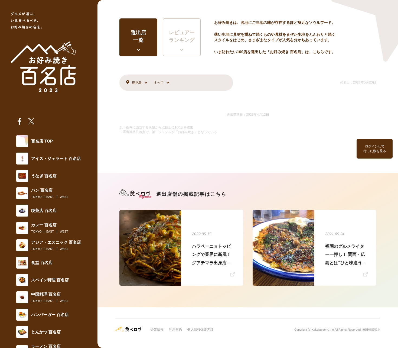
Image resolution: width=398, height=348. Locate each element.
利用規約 (175, 329)
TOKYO (36, 196)
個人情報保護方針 (200, 329)
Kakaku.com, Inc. (323, 329)
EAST (50, 196)
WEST (64, 196)
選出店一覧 (138, 36)
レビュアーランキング (182, 36)
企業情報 (157, 329)
